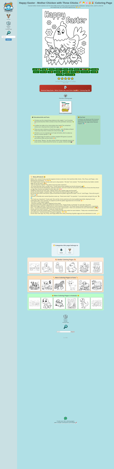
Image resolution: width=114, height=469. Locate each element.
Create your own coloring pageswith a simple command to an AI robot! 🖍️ (65, 422)
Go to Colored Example (65, 113)
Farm (70, 252)
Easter (61, 252)
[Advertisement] (65, 159)
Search (8, 39)
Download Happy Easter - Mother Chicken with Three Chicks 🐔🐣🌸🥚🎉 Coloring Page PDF (65, 90)
